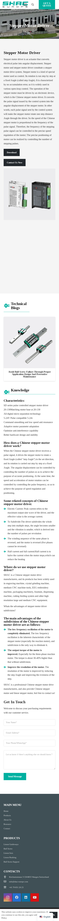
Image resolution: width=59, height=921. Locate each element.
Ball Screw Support (11, 862)
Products (7, 815)
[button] (32, 4)
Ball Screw (8, 849)
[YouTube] (35, 897)
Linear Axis (8, 853)
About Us (7, 820)
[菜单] (25, 4)
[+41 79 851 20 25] (6, 887)
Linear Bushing (10, 857)
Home (6, 811)
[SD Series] (29, 252)
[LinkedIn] (26, 897)
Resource (7, 824)
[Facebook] (17, 897)
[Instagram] (8, 897)
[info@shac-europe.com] (6, 882)
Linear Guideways (11, 844)
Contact (7, 828)
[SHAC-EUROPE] (15, 5)
